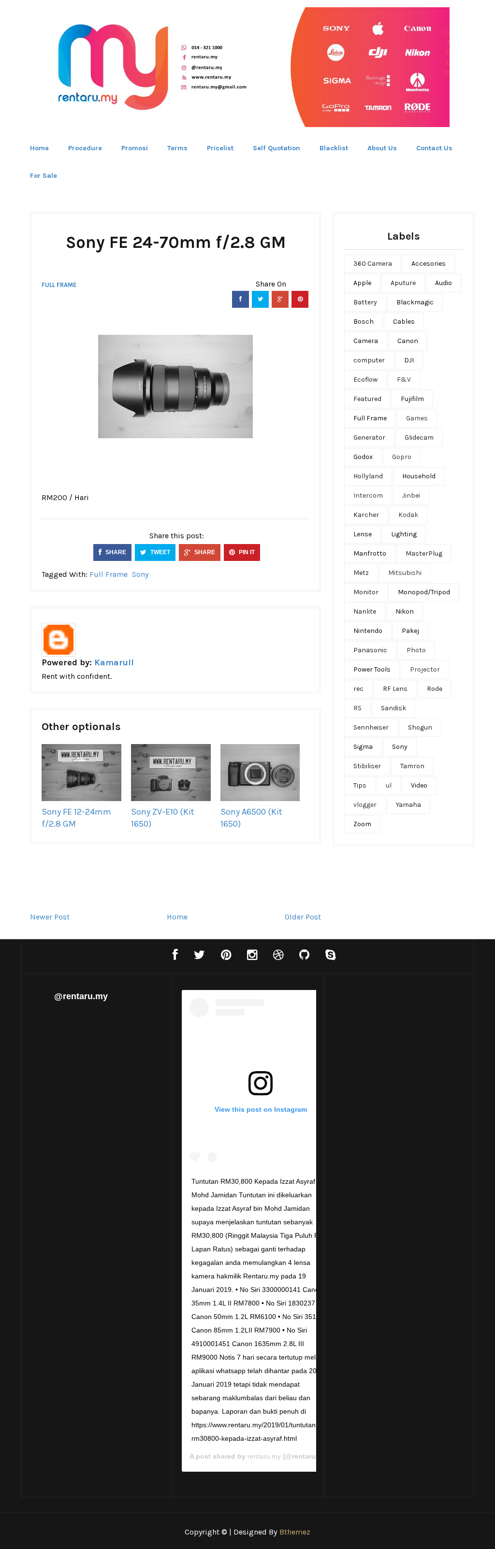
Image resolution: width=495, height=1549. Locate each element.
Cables (404, 321)
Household (419, 476)
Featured (367, 399)
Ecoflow (365, 379)
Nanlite (364, 611)
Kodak (408, 515)
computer (369, 360)
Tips (359, 785)
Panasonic (370, 650)
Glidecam (419, 437)
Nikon (404, 611)
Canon (407, 341)
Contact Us (434, 148)
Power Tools (372, 669)
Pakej (410, 631)
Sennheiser (371, 727)
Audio (443, 283)
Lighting (404, 534)
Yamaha (408, 805)
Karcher (366, 515)
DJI (409, 360)
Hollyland (368, 476)
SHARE (115, 552)
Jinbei (411, 495)
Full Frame (59, 284)
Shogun (420, 727)
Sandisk (393, 708)
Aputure (403, 283)
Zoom (362, 824)
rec (358, 689)
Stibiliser (367, 766)
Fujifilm (412, 399)
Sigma (363, 747)
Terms (177, 148)
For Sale (43, 176)
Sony (140, 574)
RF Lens (395, 689)
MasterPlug (424, 553)
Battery (365, 302)
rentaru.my (264, 1456)
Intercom (368, 495)
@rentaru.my (81, 996)
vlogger (365, 805)
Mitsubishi (405, 573)
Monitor (366, 592)
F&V (404, 379)
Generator (369, 437)
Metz (361, 573)
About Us (382, 148)
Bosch (363, 321)
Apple (362, 283)
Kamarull (114, 662)
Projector (425, 669)
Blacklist (334, 148)
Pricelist (220, 148)
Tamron (412, 766)
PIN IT (246, 552)
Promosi (134, 148)
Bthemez (294, 1531)
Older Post (303, 916)
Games (417, 418)
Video (419, 785)
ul (389, 785)
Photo (416, 650)
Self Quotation (276, 148)
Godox (363, 457)
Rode (434, 689)
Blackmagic (415, 302)
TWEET (159, 552)
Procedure (85, 148)
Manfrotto (369, 553)
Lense (362, 534)
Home (39, 148)
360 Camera (372, 263)
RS (357, 708)
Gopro (401, 457)
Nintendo (367, 631)
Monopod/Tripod (424, 592)
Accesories (428, 263)
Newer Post (50, 916)
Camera (365, 341)
